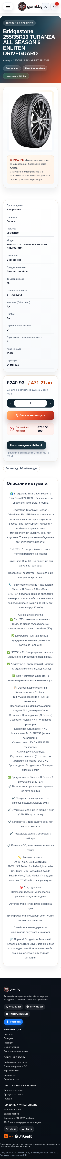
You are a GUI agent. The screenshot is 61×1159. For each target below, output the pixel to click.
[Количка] (54, 6)
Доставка (8, 1034)
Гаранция (8, 1042)
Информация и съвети (15, 1062)
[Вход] (45, 6)
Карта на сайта (11, 1070)
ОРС (20, 1146)
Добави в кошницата (30, 415)
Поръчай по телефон (32, 428)
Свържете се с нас (13, 1090)
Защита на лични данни (16, 1051)
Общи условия (11, 1047)
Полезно (8, 1098)
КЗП (29, 1146)
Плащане (8, 1038)
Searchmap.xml (11, 1079)
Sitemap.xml (10, 1075)
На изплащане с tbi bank (26, 445)
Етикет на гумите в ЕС (15, 1066)
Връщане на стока (13, 1094)
